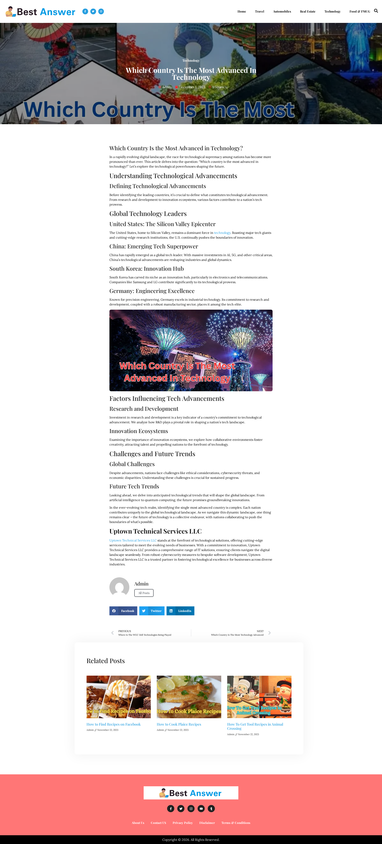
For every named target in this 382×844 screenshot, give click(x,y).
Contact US (158, 823)
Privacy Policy (183, 823)
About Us (138, 823)
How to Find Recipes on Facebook (114, 724)
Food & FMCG (360, 11)
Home (242, 11)
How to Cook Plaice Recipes (179, 724)
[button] (123, 610)
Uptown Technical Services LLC (133, 540)
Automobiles (282, 11)
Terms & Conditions (235, 823)
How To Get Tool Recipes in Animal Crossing (255, 726)
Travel (259, 11)
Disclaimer (207, 823)
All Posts (144, 593)
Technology (333, 11)
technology (221, 233)
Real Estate (308, 11)
